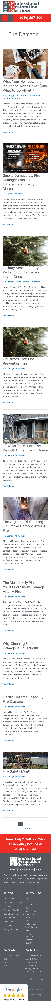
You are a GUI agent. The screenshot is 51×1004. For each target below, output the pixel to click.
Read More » (8, 132)
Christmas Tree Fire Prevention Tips (18, 361)
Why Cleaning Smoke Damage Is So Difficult (20, 646)
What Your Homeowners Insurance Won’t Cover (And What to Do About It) (25, 85)
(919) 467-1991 (25, 849)
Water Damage (28, 95)
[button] (5, 18)
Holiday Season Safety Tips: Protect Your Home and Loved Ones (25, 272)
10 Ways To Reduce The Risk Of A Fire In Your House (25, 448)
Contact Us (32, 950)
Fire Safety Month (17, 771)
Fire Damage (8, 95)
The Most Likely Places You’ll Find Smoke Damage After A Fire (24, 587)
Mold (18, 95)
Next (27, 828)
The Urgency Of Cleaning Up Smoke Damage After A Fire (24, 526)
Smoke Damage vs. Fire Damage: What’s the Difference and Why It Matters (21, 182)
